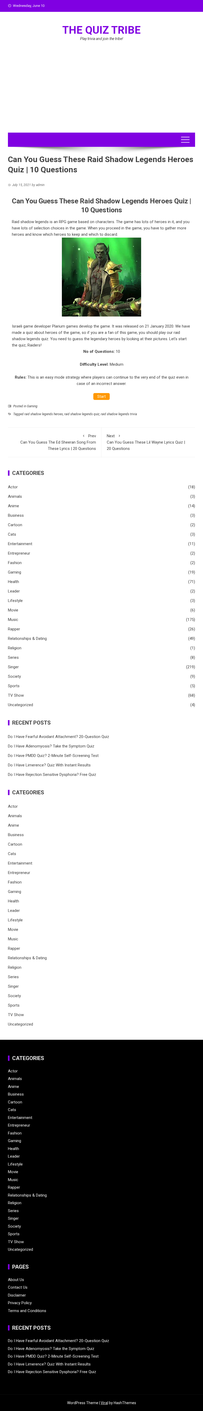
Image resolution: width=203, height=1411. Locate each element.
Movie (13, 610)
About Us (16, 1279)
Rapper (14, 629)
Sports (14, 686)
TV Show (16, 695)
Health (13, 581)
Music (13, 619)
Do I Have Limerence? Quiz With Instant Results (49, 765)
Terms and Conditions (27, 1310)
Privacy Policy (20, 1302)
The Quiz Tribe (101, 30)
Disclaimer (17, 1295)
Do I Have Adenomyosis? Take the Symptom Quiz (51, 746)
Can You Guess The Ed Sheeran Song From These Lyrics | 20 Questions (58, 442)
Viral (104, 1403)
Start (101, 396)
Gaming (32, 406)
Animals (15, 496)
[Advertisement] (101, 93)
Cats (12, 534)
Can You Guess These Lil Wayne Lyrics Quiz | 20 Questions (146, 442)
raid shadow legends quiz (81, 414)
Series (13, 657)
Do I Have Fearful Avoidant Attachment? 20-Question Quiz (58, 736)
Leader (14, 591)
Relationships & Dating (27, 638)
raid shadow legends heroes (43, 414)
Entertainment (20, 543)
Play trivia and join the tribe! (101, 39)
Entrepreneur (19, 553)
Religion (14, 648)
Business (16, 515)
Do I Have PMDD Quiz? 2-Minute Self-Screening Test (53, 755)
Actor (13, 487)
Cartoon (15, 525)
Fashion (15, 562)
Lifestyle (15, 600)
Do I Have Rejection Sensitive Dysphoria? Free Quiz (52, 774)
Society (14, 676)
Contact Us (17, 1287)
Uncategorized (20, 704)
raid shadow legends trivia (119, 414)
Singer (13, 667)
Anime (13, 506)
